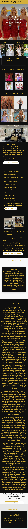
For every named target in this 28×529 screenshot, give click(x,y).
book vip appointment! (13, 253)
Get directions (10, 208)
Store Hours (14, 507)
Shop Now (13, 25)
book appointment (11, 162)
